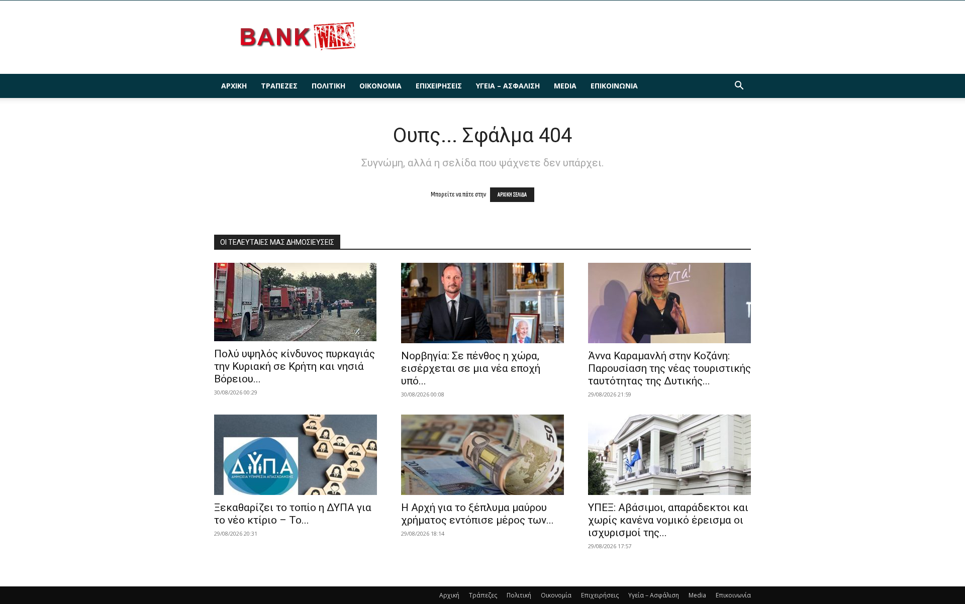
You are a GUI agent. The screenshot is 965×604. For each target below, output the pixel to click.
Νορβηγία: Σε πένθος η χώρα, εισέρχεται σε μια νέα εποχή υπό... (470, 368)
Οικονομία (380, 85)
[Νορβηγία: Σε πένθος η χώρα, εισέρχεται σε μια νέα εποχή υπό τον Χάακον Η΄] (482, 303)
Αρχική (234, 85)
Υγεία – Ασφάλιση (508, 85)
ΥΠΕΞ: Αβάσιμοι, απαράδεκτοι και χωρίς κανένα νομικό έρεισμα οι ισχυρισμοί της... (668, 520)
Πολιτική (328, 85)
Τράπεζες (279, 85)
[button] (739, 86)
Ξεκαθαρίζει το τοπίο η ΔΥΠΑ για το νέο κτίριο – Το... (292, 513)
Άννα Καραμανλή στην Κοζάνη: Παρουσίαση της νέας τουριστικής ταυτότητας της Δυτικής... (669, 368)
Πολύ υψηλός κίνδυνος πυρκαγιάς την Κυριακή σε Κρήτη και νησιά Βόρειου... (294, 366)
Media (565, 85)
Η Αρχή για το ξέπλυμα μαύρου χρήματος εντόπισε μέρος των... (477, 513)
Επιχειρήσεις (439, 85)
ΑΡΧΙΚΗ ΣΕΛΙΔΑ (512, 194)
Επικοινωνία (614, 85)
